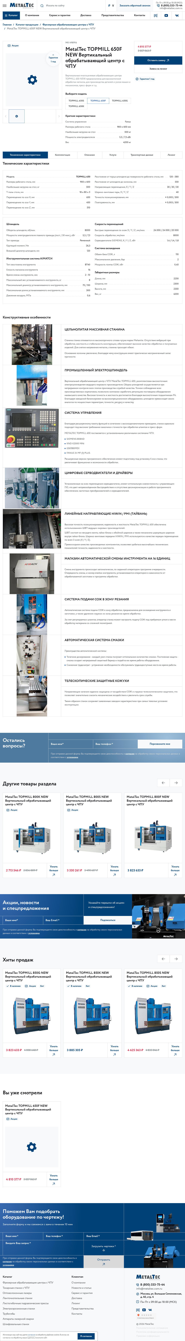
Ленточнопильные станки (17, 1298)
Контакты (77, 1314)
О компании (78, 1283)
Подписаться (107, 920)
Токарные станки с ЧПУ (16, 1288)
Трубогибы (9, 1314)
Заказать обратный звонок (135, 6)
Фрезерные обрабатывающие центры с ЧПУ (28, 1283)
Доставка (77, 1298)
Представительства (83, 1309)
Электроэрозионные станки (19, 1309)
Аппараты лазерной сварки (18, 1319)
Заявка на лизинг (158, 69)
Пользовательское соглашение (152, 1328)
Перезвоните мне (160, 744)
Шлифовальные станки (16, 1324)
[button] (6, 116)
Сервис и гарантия (82, 1293)
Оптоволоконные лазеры (17, 1293)
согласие (129, 754)
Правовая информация (148, 1336)
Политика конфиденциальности (152, 1332)
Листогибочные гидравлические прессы (26, 1303)
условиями (72, 757)
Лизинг (76, 1303)
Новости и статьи (81, 1288)
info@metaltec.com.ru (171, 8)
